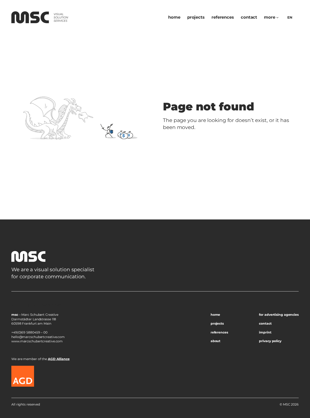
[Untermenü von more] (277, 17)
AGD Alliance (59, 359)
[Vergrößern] (292, 297)
